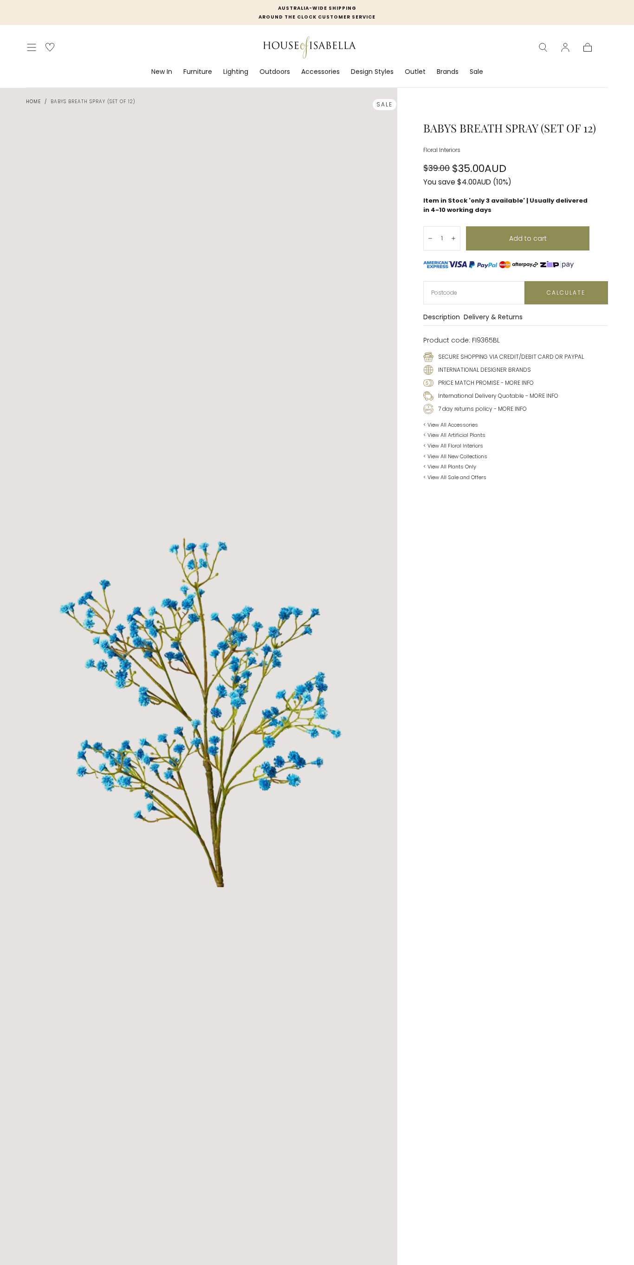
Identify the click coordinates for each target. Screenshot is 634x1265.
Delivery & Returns (493, 318)
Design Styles (372, 72)
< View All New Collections (455, 456)
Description (441, 318)
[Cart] (587, 47)
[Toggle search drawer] (543, 47)
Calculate (566, 292)
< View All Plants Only (449, 466)
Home (33, 101)
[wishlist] (50, 47)
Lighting (235, 72)
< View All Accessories (450, 424)
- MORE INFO (516, 383)
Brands (448, 72)
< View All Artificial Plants (454, 435)
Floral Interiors (441, 150)
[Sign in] (565, 47)
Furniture (197, 72)
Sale (476, 72)
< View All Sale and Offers (454, 477)
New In (161, 72)
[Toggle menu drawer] (31, 47)
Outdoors (274, 72)
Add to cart (528, 238)
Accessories (320, 72)
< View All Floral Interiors (453, 445)
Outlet (415, 72)
